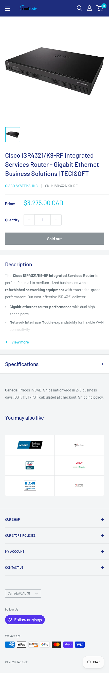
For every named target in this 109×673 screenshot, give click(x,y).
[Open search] (79, 8)
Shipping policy (90, 397)
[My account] (89, 8)
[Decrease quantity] (29, 220)
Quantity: (13, 220)
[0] (100, 8)
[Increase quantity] (56, 220)
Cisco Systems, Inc (21, 186)
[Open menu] (7, 9)
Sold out (54, 238)
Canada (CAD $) (19, 593)
